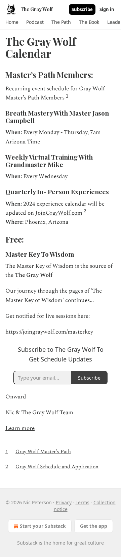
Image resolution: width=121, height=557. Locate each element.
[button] (11, 22)
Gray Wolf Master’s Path (43, 452)
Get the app (93, 526)
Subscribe (82, 9)
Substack (27, 543)
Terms (82, 502)
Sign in (106, 9)
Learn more (20, 428)
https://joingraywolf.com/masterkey (49, 332)
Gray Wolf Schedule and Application (56, 467)
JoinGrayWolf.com (58, 213)
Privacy (64, 502)
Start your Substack (43, 526)
